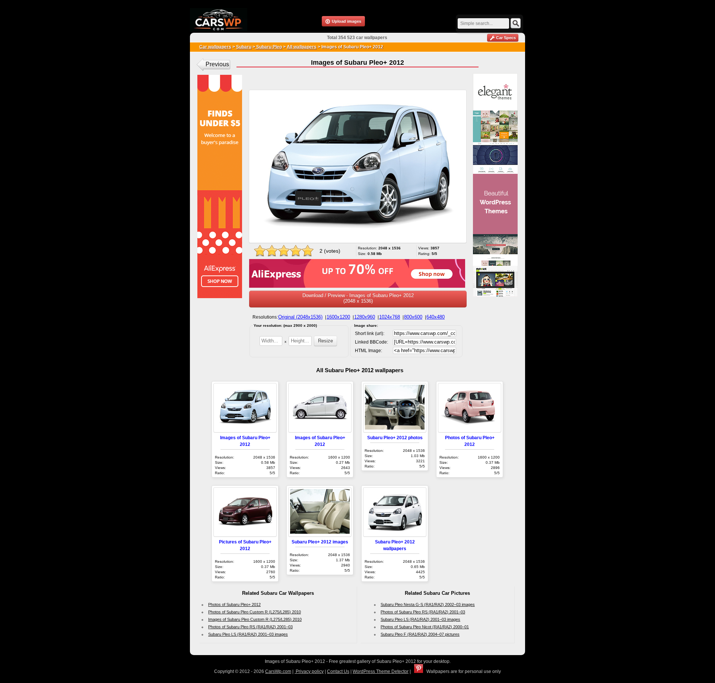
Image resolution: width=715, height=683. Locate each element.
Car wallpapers (215, 47)
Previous (217, 64)
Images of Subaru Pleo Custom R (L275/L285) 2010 (255, 619)
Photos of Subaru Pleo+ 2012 (234, 604)
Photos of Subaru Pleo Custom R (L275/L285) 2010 (254, 612)
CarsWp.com (278, 671)
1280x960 (364, 317)
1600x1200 (338, 317)
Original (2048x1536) (300, 317)
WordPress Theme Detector (381, 671)
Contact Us (338, 671)
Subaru (243, 47)
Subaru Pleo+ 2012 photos (395, 437)
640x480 (435, 317)
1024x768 (389, 317)
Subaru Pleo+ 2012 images (320, 541)
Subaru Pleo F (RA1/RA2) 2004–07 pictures (420, 634)
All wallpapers (302, 47)
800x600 (413, 317)
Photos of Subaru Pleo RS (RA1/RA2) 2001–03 (250, 627)
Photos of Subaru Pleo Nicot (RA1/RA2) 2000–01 (425, 627)
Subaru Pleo (268, 47)
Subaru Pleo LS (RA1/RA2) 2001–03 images (248, 634)
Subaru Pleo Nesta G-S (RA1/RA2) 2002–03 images (428, 604)
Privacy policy (309, 671)
